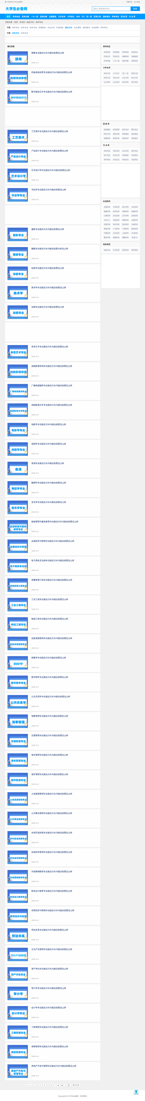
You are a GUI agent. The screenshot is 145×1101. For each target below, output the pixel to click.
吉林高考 (134, 216)
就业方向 (30, 22)
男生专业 (134, 151)
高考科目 (134, 52)
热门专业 (107, 155)
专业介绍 (51, 27)
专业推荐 (95, 27)
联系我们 (83, 1096)
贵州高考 (125, 224)
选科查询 (106, 16)
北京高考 (116, 233)
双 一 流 (125, 73)
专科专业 (24, 27)
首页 (8, 16)
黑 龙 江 (107, 220)
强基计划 (107, 250)
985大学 (107, 73)
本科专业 (39, 22)
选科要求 (86, 27)
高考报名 (116, 52)
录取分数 (116, 134)
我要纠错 (129, 2)
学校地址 (134, 138)
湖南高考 (125, 211)
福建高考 (107, 211)
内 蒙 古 (134, 237)
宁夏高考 (107, 233)
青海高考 (107, 229)
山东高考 (134, 207)
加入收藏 (137, 2)
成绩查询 (125, 56)
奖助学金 (116, 138)
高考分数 (25, 16)
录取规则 (125, 134)
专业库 (22, 22)
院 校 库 (124, 16)
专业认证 (116, 159)
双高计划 (97, 16)
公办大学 (125, 78)
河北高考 (116, 216)
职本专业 (33, 27)
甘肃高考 (107, 224)
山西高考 (134, 220)
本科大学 (107, 78)
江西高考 (107, 216)
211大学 (116, 73)
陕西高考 (125, 220)
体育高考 (125, 250)
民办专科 (134, 82)
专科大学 (116, 78)
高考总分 (107, 56)
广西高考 (125, 229)
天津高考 (134, 233)
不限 (8, 27)
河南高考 (116, 220)
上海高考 (125, 233)
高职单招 (134, 250)
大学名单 (61, 16)
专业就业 (134, 155)
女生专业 (125, 151)
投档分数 (43, 16)
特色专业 (125, 159)
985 (78, 16)
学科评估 (115, 16)
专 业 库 (132, 16)
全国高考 (107, 207)
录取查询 (134, 61)
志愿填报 (52, 16)
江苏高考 (116, 207)
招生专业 (125, 129)
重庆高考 (107, 237)
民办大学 (134, 78)
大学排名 (70, 16)
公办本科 (107, 82)
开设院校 (59, 27)
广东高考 (116, 229)
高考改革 (107, 52)
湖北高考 (116, 211)
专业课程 (77, 27)
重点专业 (134, 129)
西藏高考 (125, 237)
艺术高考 (116, 250)
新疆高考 (116, 237)
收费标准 (107, 138)
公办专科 (116, 82)
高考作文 (116, 56)
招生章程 (116, 129)
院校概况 (107, 129)
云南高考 (134, 224)
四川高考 (116, 224)
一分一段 (34, 16)
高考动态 (16, 16)
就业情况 (134, 134)
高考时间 (125, 52)
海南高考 (134, 229)
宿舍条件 (125, 138)
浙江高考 (125, 207)
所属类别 (42, 27)
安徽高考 (134, 211)
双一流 (89, 16)
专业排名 (134, 159)
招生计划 (107, 134)
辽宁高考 (125, 216)
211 (83, 16)
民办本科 (125, 82)
